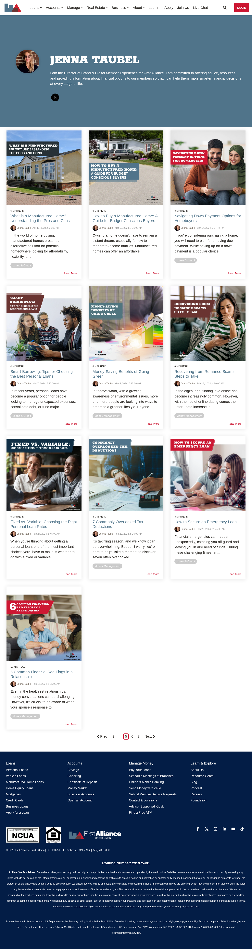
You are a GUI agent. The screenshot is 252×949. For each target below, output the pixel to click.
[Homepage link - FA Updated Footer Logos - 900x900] (64, 841)
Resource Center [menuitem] (202, 776)
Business (119, 8)
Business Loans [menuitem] (17, 806)
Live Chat (200, 8)
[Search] (224, 7)
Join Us (183, 8)
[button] (198, 829)
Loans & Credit (21, 265)
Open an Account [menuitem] (80, 800)
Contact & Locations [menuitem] (143, 800)
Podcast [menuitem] (196, 788)
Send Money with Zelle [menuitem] (145, 788)
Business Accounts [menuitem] (81, 794)
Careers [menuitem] (196, 794)
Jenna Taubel (24, 228)
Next (148, 736)
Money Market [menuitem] (77, 788)
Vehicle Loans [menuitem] (16, 776)
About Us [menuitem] (197, 770)
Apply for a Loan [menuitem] (17, 812)
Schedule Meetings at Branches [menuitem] (151, 776)
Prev (103, 736)
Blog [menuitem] (194, 782)
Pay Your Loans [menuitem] (140, 770)
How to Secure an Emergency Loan (205, 522)
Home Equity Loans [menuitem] (19, 788)
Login (241, 7)
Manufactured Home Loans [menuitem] (25, 782)
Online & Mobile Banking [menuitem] (146, 782)
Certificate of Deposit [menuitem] (82, 782)
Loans (34, 8)
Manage (73, 8)
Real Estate (96, 8)
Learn (153, 8)
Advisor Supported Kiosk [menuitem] (146, 806)
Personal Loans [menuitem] (17, 770)
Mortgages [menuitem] (13, 794)
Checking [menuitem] (74, 776)
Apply (168, 8)
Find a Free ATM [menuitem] (140, 812)
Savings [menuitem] (73, 770)
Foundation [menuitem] (199, 800)
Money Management (107, 415)
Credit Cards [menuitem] (15, 800)
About (137, 8)
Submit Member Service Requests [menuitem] (153, 794)
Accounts (53, 8)
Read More (71, 273)
